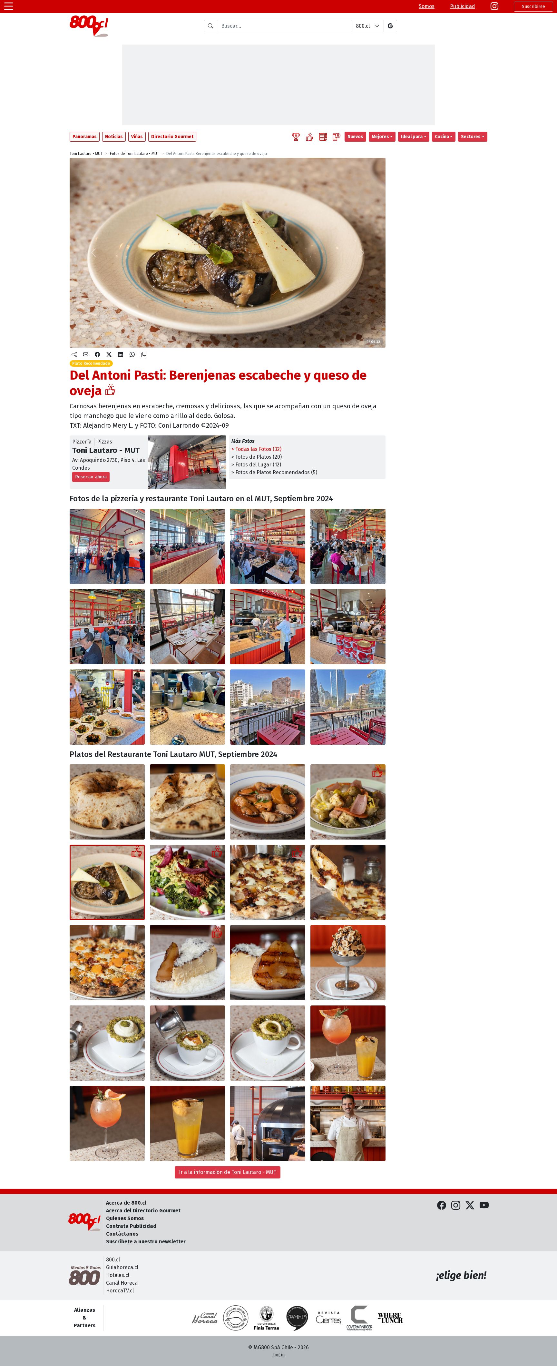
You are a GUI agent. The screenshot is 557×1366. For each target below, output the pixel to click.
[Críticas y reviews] (323, 136)
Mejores (380, 136)
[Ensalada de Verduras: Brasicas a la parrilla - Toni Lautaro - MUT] (187, 882)
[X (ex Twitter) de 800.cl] (469, 1206)
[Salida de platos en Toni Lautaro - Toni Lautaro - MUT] (107, 707)
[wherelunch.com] (390, 1318)
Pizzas (104, 442)
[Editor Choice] (295, 136)
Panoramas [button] (85, 136)
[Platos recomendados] (309, 136)
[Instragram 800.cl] (494, 6)
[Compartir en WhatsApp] (132, 354)
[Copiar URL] (143, 354)
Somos (427, 6)
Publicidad (462, 6)
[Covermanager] (359, 1318)
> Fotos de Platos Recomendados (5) (274, 472)
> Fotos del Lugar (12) (256, 465)
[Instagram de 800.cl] (455, 1206)
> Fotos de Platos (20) (256, 457)
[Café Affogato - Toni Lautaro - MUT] (107, 1043)
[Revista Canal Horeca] (205, 1318)
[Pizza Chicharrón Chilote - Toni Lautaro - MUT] (268, 882)
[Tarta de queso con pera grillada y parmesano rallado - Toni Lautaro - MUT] (187, 962)
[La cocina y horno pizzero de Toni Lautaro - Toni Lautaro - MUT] (268, 626)
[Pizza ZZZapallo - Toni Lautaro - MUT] (107, 962)
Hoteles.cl (117, 1275)
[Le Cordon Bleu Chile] (266, 1318)
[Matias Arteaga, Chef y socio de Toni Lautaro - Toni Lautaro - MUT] (348, 1123)
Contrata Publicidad (131, 1226)
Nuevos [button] (355, 136)
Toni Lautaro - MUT (86, 153)
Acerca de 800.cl (126, 1203)
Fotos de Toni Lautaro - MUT (134, 153)
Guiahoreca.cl (122, 1267)
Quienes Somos (125, 1218)
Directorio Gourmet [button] (172, 136)
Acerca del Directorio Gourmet (143, 1211)
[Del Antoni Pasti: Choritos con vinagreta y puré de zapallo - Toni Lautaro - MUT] (268, 802)
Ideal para (412, 136)
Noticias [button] (114, 136)
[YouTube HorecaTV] (484, 1206)
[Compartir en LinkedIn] (120, 354)
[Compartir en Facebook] (97, 354)
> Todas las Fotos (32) (256, 449)
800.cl (113, 1260)
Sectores (471, 136)
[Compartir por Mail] (85, 354)
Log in (278, 1355)
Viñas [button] (137, 136)
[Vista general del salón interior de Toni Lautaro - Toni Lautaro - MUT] (187, 546)
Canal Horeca (122, 1283)
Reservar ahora (91, 477)
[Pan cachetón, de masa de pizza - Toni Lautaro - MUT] (107, 802)
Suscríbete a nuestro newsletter (146, 1242)
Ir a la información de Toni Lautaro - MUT (227, 1172)
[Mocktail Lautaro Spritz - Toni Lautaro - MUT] (107, 1123)
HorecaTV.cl (120, 1291)
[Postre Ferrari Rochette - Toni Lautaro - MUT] (348, 962)
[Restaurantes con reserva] (336, 136)
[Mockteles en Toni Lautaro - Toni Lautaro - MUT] (348, 1043)
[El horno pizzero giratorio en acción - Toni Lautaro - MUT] (268, 1123)
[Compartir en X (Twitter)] (108, 354)
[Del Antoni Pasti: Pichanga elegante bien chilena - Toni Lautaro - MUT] (348, 802)
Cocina (442, 136)
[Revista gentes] (328, 1318)
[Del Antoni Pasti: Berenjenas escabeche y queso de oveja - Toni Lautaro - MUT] (107, 882)
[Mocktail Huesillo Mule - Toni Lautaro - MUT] (187, 1123)
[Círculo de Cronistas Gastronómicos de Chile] (236, 1318)
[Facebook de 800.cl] (441, 1206)
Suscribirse (533, 6)
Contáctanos (122, 1234)
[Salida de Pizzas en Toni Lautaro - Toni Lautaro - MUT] (187, 707)
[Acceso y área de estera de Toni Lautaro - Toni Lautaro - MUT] (107, 546)
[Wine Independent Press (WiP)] (297, 1318)
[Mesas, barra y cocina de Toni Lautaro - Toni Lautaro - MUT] (268, 546)
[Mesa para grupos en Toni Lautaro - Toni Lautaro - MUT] (187, 626)
